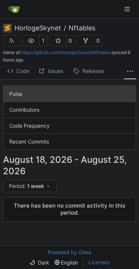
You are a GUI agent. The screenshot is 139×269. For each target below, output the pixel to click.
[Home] (14, 9)
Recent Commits (29, 141)
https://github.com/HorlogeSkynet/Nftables (65, 52)
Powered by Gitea (69, 252)
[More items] (130, 71)
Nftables (82, 28)
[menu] (30, 186)
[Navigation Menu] (127, 9)
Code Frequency (29, 125)
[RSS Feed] (11, 40)
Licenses (99, 262)
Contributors (24, 110)
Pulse (15, 94)
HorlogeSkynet (37, 28)
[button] (31, 40)
